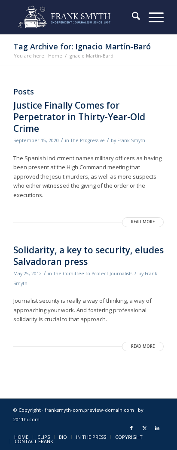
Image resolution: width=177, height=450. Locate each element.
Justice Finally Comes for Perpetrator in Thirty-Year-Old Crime (79, 117)
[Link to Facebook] (131, 428)
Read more (143, 222)
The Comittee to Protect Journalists (92, 274)
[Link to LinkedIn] (157, 428)
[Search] (131, 17)
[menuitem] (131, 17)
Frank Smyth (131, 140)
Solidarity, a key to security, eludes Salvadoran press (88, 256)
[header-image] (73, 17)
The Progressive (87, 140)
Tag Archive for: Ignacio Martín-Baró (82, 46)
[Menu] (152, 17)
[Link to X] (144, 428)
